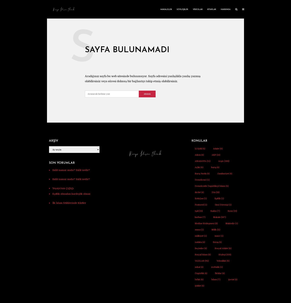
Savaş (217, 242)
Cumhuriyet (224, 173)
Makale (219, 217)
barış (215, 167)
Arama (147, 94)
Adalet (218, 149)
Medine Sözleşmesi (206, 223)
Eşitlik (219, 198)
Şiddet (199, 286)
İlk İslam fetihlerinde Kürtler (69, 203)
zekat (199, 267)
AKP (216, 155)
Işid (199, 211)
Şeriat (232, 279)
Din (216, 192)
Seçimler (201, 248)
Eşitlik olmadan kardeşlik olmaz (71, 194)
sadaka (200, 242)
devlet (199, 192)
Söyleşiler (182, 9)
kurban (200, 217)
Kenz (232, 211)
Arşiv (223, 161)
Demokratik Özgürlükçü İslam (212, 186)
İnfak (199, 279)
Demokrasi (202, 180)
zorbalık (217, 267)
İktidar (220, 273)
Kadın (215, 211)
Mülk (216, 230)
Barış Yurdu (202, 173)
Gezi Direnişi (223, 205)
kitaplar (211, 9)
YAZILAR (202, 261)
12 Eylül (200, 149)
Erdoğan (201, 198)
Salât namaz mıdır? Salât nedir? (71, 170)
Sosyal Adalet (223, 248)
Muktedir (231, 223)
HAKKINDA (226, 9)
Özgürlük (201, 273)
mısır (219, 236)
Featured (201, 205)
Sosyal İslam (203, 254)
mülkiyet (201, 236)
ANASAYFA (203, 161)
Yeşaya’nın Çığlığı (63, 188)
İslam (215, 279)
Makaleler (166, 9)
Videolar (198, 9)
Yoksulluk (223, 261)
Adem (199, 155)
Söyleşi (225, 254)
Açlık (199, 167)
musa (199, 230)
